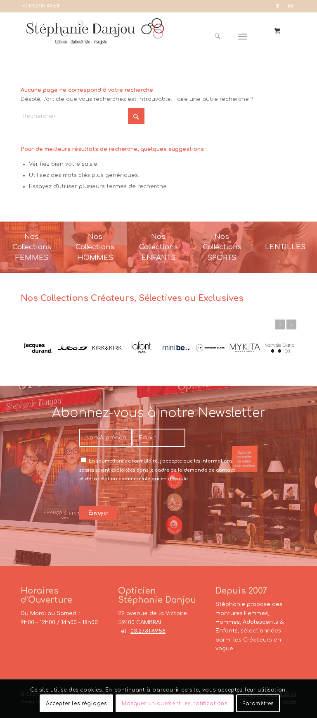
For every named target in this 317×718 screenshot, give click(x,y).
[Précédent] (280, 324)
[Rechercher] (217, 37)
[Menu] (243, 36)
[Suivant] (291, 324)
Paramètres (258, 703)
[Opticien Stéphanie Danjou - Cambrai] (95, 37)
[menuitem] (220, 37)
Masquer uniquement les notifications (174, 703)
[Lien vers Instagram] (290, 6)
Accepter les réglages (76, 703)
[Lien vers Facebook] (278, 6)
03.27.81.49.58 (44, 6)
